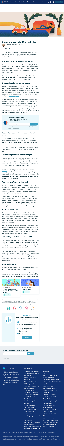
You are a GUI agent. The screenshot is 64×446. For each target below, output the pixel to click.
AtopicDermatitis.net (30, 381)
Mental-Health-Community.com (52, 381)
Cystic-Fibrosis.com (29, 405)
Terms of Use (16, 128)
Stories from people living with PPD (27, 325)
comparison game (14, 96)
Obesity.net (46, 392)
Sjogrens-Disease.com (49, 413)
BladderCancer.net (29, 388)
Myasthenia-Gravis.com (50, 388)
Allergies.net (27, 375)
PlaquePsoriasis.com (49, 399)
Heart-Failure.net (29, 411)
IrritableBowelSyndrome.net (32, 428)
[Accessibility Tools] (50, 1)
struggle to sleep (9, 147)
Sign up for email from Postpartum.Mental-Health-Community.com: (18, 119)
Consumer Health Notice (29, 432)
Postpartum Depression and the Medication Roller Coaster (10, 290)
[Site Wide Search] (47, 1)
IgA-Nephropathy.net (30, 424)
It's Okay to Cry (26, 289)
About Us (5, 432)
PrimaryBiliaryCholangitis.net (51, 401)
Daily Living (35, 1)
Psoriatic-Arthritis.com (49, 405)
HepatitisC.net (28, 413)
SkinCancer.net (47, 416)
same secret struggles (15, 248)
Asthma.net (27, 379)
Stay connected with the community (15, 350)
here (32, 304)
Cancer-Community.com (31, 392)
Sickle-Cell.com (47, 411)
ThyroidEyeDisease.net (49, 424)
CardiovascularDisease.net (31, 394)
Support (14, 308)
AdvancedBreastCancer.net (32, 371)
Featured (43, 1)
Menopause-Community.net (51, 379)
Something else (23, 333)
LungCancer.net (47, 371)
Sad (19, 308)
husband (4, 171)
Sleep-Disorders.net (48, 418)
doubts (18, 77)
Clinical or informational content (28, 322)
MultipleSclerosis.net (49, 386)
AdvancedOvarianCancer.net (32, 373)
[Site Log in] (53, 1)
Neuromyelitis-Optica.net (50, 390)
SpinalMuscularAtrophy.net (50, 422)
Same (32, 308)
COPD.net (26, 403)
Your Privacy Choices (41, 432)
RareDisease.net (47, 407)
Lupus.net (46, 373)
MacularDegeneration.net (50, 375)
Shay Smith (9, 44)
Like (8, 308)
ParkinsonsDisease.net (49, 396)
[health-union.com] (8, 368)
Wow (26, 308)
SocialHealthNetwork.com (50, 420)
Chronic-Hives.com (29, 399)
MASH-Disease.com (48, 377)
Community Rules (7, 434)
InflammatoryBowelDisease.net (33, 426)
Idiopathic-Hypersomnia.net (32, 422)
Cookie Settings (51, 432)
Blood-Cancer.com (29, 390)
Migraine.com (47, 384)
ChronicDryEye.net (29, 396)
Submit (27, 337)
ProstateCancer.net (48, 403)
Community (13, 1)
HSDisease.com (28, 420)
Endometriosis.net (29, 407)
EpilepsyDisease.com (30, 409)
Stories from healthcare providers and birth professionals (25, 330)
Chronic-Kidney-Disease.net (32, 401)
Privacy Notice (29, 356)
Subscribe (33, 124)
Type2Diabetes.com (48, 426)
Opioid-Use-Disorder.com (50, 394)
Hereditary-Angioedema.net (32, 416)
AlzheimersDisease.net (30, 377)
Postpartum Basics (24, 1)
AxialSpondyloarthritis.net (31, 386)
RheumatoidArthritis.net (49, 409)
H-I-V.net (26, 418)
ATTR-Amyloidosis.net (30, 384)
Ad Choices (15, 434)
